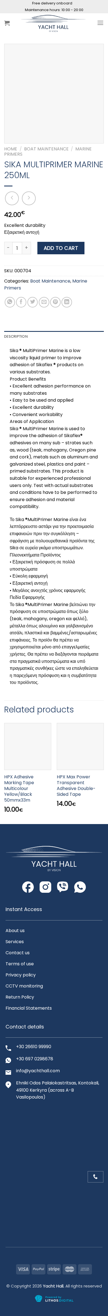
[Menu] (100, 23)
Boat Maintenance (46, 149)
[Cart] (7, 23)
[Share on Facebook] (21, 302)
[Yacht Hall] (53, 23)
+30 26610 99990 (33, 1046)
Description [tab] (16, 336)
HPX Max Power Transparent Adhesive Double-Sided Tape (76, 785)
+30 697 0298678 (34, 1059)
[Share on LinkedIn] (66, 302)
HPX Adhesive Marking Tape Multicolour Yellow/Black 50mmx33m (19, 788)
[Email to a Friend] (44, 302)
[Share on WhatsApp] (10, 302)
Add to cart (61, 248)
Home (10, 149)
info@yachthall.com (38, 1071)
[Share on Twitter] (32, 302)
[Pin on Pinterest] (55, 302)
